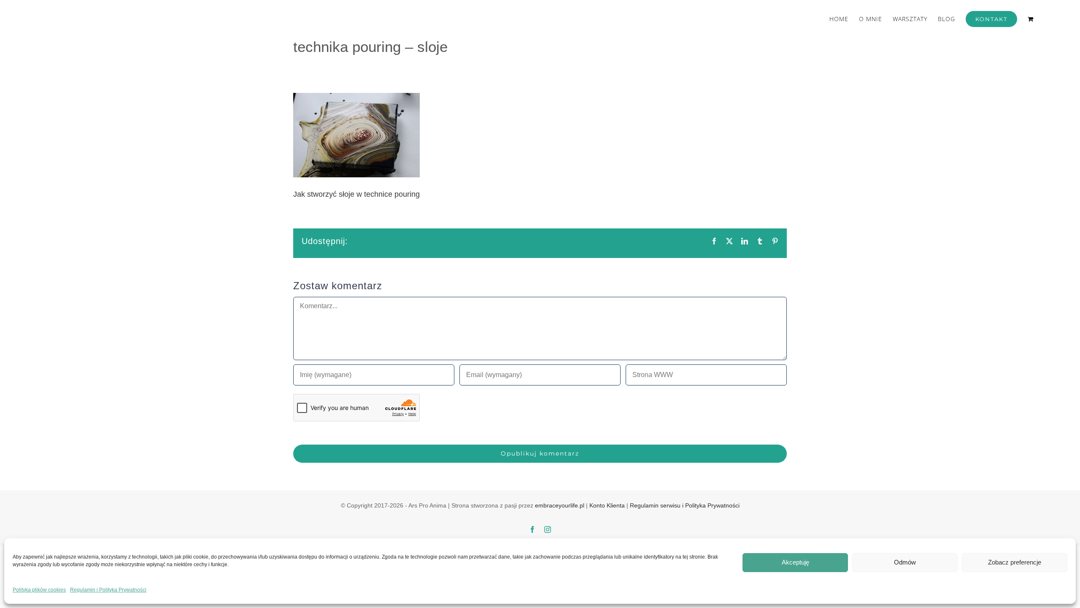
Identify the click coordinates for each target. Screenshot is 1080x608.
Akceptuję (795, 562)
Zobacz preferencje (1014, 562)
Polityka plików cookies (39, 590)
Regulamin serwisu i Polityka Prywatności (685, 505)
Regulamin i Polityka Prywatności (108, 590)
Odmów (905, 562)
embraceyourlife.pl (559, 505)
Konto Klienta (607, 505)
